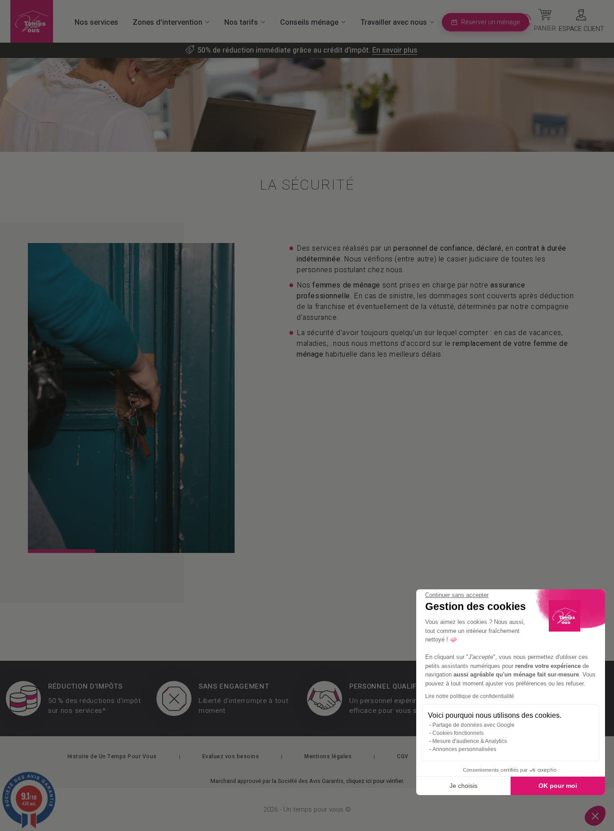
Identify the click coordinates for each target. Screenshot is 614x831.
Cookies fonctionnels (458, 733)
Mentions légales (327, 756)
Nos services (96, 22)
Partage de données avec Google (473, 725)
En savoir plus (394, 50)
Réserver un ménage (490, 22)
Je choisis (463, 785)
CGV (403, 756)
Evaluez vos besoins (230, 756)
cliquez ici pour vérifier (374, 781)
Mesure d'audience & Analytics (469, 741)
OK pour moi (557, 785)
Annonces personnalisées (464, 749)
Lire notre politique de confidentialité (469, 696)
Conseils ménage (309, 22)
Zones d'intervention (167, 22)
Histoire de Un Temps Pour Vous (112, 756)
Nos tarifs (241, 22)
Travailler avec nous (393, 22)
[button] (595, 816)
